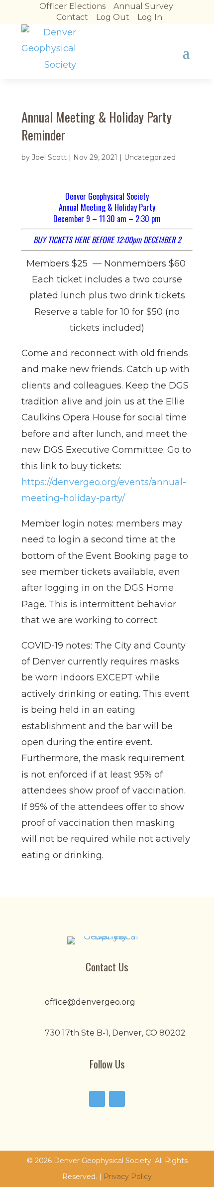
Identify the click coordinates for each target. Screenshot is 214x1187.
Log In (149, 17)
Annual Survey (143, 6)
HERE (82, 240)
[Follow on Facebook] (97, 1099)
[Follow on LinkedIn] (117, 1099)
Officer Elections (72, 6)
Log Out (112, 17)
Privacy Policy (128, 1176)
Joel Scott (49, 157)
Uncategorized (150, 157)
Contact (72, 17)
